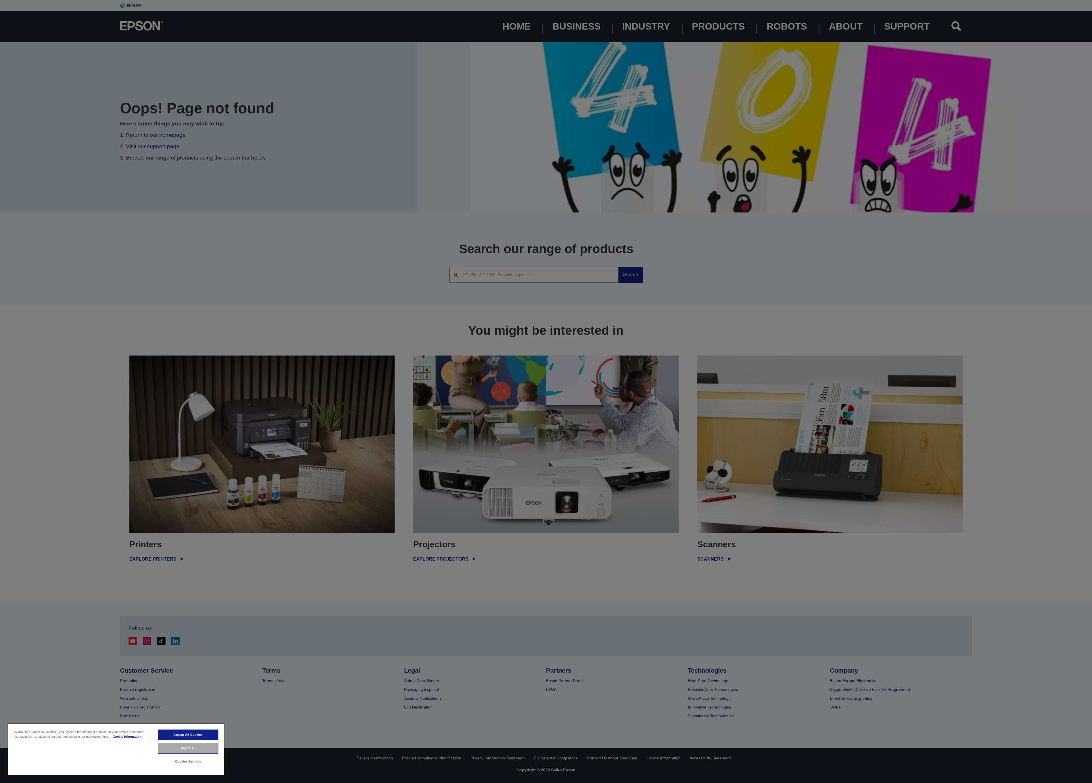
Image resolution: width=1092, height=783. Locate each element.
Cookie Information (127, 736)
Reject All (188, 748)
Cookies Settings (188, 761)
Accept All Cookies (187, 734)
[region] (116, 749)
